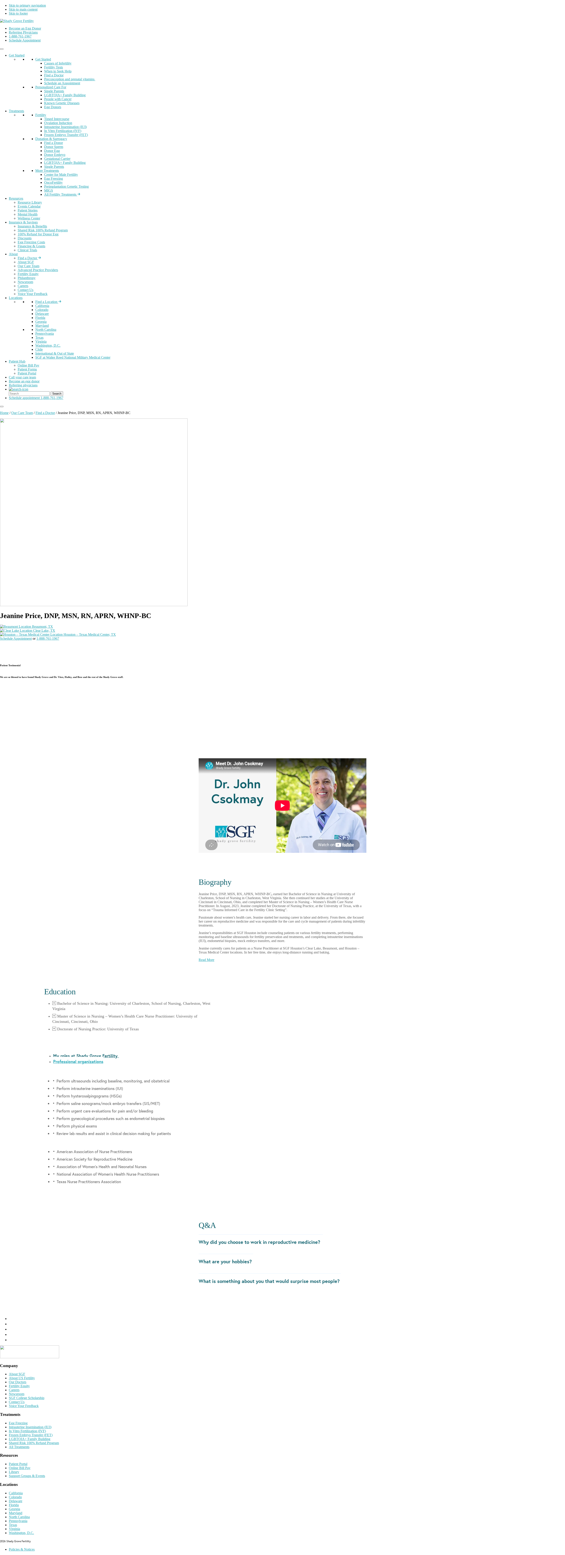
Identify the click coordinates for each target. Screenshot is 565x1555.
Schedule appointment (24, 398)
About (13, 254)
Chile (39, 349)
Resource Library (30, 202)
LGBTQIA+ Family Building (65, 95)
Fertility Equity (28, 274)
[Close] (2, 406)
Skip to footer (18, 13)
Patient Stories (28, 210)
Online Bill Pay (28, 365)
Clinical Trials (27, 250)
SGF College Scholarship (26, 1398)
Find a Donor (53, 143)
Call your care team (22, 377)
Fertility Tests (53, 67)
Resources (16, 198)
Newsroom (25, 282)
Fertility (40, 115)
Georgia (41, 321)
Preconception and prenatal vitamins (69, 79)
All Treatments (19, 1447)
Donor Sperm (53, 147)
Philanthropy (27, 278)
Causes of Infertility (58, 63)
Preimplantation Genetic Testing (66, 186)
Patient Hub (17, 361)
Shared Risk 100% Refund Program (43, 230)
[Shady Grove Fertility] (29, 1357)
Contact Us (25, 290)
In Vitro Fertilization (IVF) (62, 131)
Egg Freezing (53, 178)
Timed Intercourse (56, 119)
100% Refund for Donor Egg (38, 234)
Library (14, 1472)
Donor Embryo (54, 155)
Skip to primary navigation (27, 5)
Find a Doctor (54, 75)
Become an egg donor (24, 381)
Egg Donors (52, 107)
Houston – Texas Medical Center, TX (89, 634)
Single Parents (54, 91)
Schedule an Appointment (62, 83)
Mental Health (28, 214)
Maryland (42, 325)
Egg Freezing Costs (31, 242)
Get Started (16, 55)
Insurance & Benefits (32, 226)
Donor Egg (52, 151)
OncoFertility (53, 182)
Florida (40, 318)
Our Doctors (17, 1382)
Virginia (41, 341)
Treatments (16, 111)
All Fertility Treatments (60, 194)
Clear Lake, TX (43, 630)
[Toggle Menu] (2, 49)
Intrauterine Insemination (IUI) (65, 127)
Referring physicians (23, 385)
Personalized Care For (50, 87)
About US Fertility (22, 1378)
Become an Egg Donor (25, 28)
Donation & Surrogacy (51, 139)
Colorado (41, 310)
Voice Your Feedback (32, 294)
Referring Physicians (23, 32)
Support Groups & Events (27, 1476)
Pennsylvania (44, 333)
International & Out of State (54, 353)
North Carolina (45, 329)
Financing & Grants (31, 246)
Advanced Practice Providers (38, 270)
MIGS (48, 190)
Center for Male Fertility (61, 174)
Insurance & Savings (23, 222)
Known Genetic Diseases (61, 103)
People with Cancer (58, 99)
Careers (23, 286)
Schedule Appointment (25, 40)
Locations (16, 298)
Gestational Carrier (57, 159)
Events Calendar (29, 206)
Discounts (25, 238)
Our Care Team (28, 266)
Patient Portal (27, 373)
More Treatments (47, 170)
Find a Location (46, 302)
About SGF (26, 262)
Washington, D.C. (47, 345)
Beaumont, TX (42, 626)
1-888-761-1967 (20, 36)
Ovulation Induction (58, 123)
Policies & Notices (22, 1549)
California (42, 306)
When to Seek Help (58, 71)
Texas (39, 337)
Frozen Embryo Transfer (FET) (66, 135)
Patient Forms (27, 369)
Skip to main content (23, 9)
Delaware (42, 314)
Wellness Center (29, 218)
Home (4, 413)
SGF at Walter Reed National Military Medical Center (72, 357)
